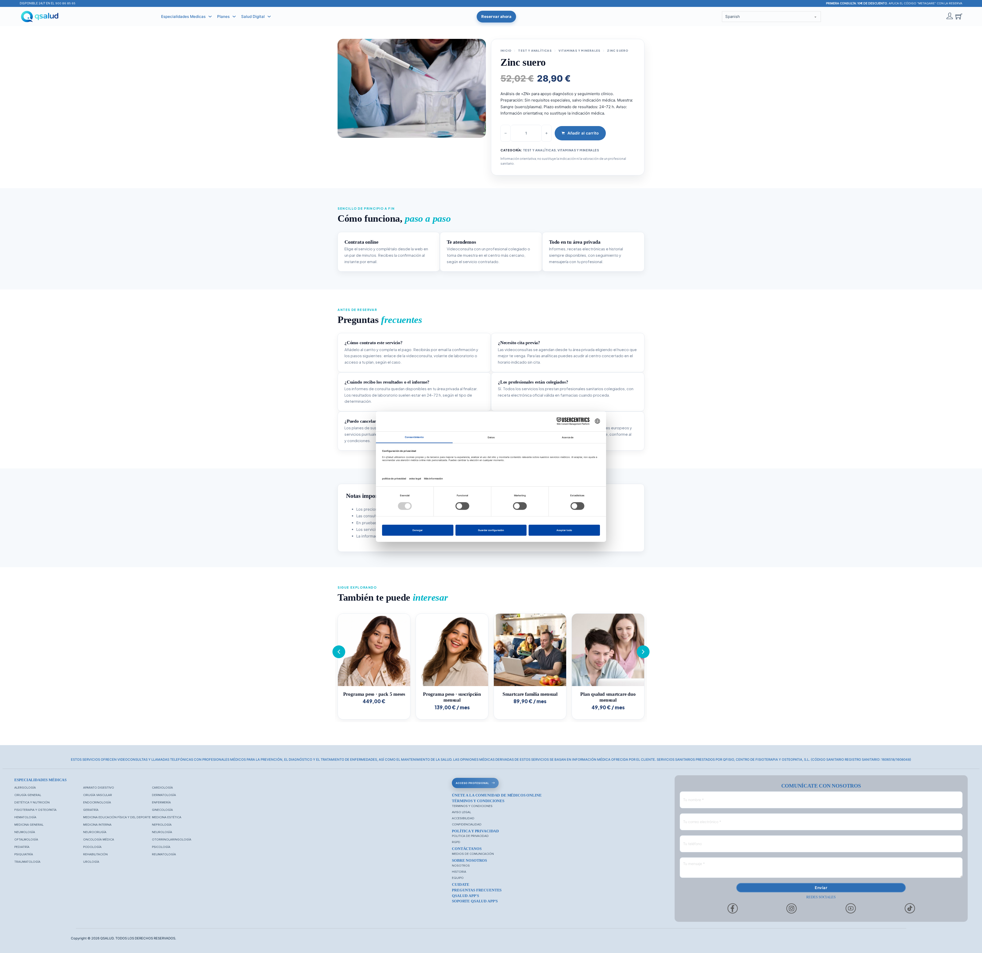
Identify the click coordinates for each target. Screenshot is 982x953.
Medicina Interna (97, 825)
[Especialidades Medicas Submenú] (210, 16)
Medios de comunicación (473, 854)
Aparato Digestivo (98, 788)
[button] (643, 651)
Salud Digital (253, 16)
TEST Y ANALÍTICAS (535, 50)
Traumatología (27, 862)
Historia (459, 872)
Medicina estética (166, 817)
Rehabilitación (95, 854)
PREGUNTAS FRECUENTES (476, 890)
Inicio (505, 50)
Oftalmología (26, 840)
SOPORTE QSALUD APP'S (475, 901)
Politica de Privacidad (470, 836)
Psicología (161, 847)
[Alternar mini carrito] (958, 16)
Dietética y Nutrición (32, 802)
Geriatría (90, 810)
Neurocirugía (94, 832)
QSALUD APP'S (465, 896)
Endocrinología (97, 802)
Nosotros (461, 866)
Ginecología (162, 810)
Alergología (25, 788)
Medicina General (28, 825)
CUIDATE (460, 884)
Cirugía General (27, 795)
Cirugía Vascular (97, 795)
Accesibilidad (463, 818)
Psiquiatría (23, 854)
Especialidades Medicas (183, 16)
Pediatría (21, 847)
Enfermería (161, 802)
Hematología (25, 817)
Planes (223, 16)
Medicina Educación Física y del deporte (117, 817)
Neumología (24, 832)
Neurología (162, 832)
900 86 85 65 (65, 3)
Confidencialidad (467, 824)
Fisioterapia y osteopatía (35, 810)
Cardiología (162, 788)
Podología (92, 847)
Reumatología (164, 854)
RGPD (456, 842)
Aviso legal (461, 812)
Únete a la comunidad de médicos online (496, 795)
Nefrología (162, 825)
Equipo (458, 878)
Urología (91, 862)
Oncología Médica (98, 840)
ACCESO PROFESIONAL (472, 782)
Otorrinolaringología (171, 840)
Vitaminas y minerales (579, 50)
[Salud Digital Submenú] (269, 16)
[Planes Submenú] (234, 16)
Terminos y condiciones (472, 806)
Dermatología (164, 795)
